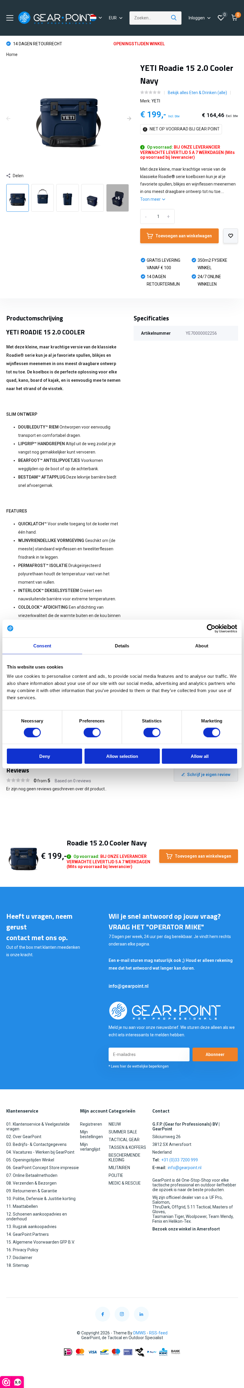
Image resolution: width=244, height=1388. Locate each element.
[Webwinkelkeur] (122, 1366)
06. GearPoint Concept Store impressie (42, 1167)
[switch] (92, 732)
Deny (44, 756)
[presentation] (8, 118)
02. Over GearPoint (23, 1136)
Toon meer (151, 199)
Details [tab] (122, 645)
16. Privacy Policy (22, 1249)
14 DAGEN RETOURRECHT (37, 43)
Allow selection (122, 756)
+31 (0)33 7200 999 (179, 1160)
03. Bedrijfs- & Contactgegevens (36, 1144)
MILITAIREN (119, 1167)
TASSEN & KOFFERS (127, 1147)
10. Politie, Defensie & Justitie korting (41, 1198)
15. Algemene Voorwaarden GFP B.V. (40, 1242)
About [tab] (201, 645)
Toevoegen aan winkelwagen (183, 235)
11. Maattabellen (22, 1206)
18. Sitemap (17, 1265)
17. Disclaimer (19, 1257)
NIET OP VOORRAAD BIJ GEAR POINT (184, 129)
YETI (155, 101)
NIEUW (115, 1124)
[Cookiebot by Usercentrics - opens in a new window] (211, 628)
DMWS (139, 1333)
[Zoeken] (174, 18)
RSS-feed (158, 1333)
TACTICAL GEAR (124, 1139)
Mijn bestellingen (91, 1134)
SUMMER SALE (123, 1132)
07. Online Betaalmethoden (31, 1175)
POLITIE (116, 1175)
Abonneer (215, 1054)
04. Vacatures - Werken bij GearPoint (40, 1152)
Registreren (91, 1124)
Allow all (200, 756)
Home (12, 54)
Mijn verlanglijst (90, 1147)
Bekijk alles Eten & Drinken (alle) (197, 92)
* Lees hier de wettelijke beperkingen (139, 1066)
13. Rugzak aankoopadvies (31, 1226)
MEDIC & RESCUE (125, 1183)
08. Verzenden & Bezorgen (31, 1183)
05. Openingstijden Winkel (30, 1160)
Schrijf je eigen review (208, 774)
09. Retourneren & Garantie (31, 1190)
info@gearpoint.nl (128, 986)
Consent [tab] (42, 645)
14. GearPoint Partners (27, 1234)
